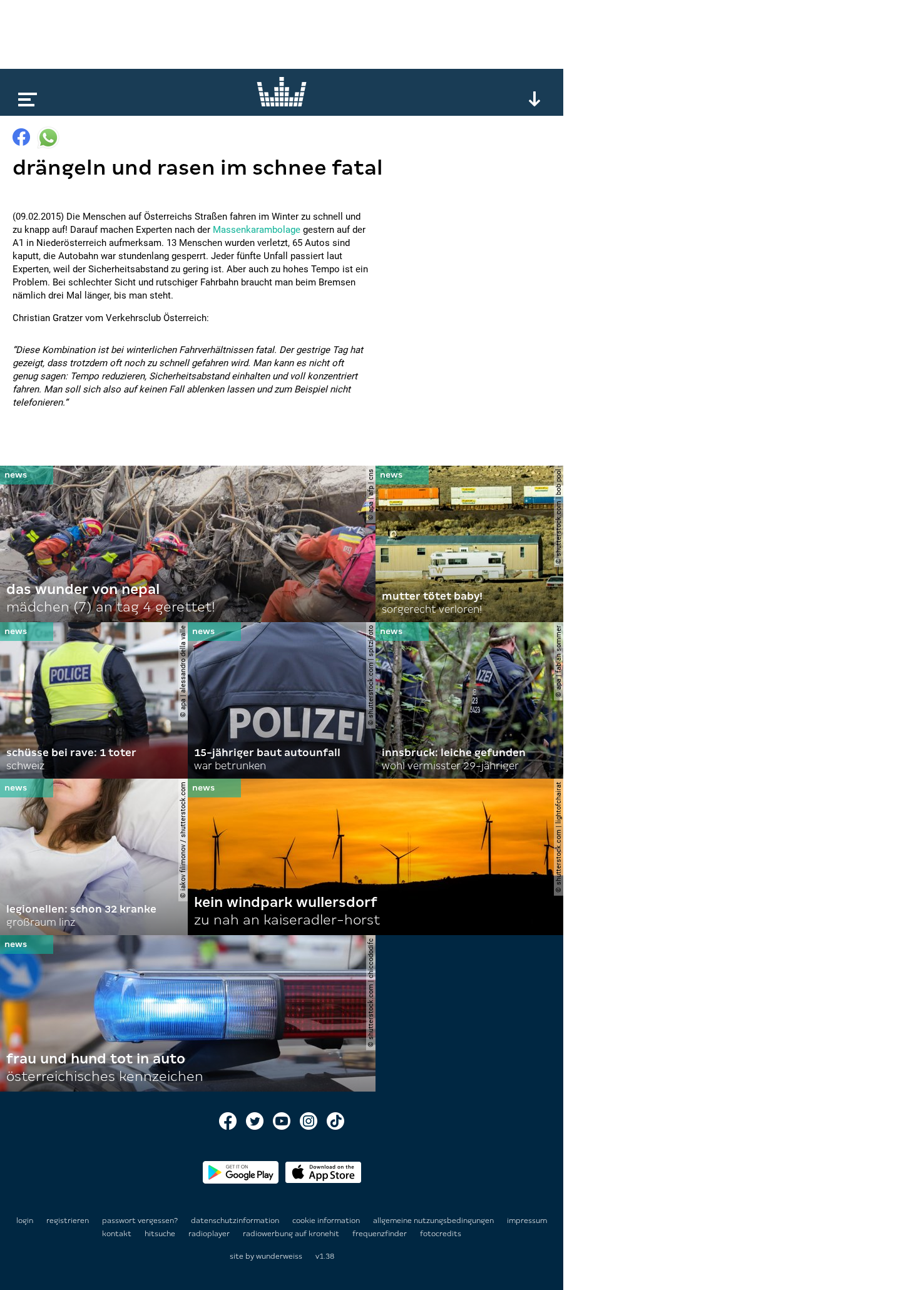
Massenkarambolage (256, 229)
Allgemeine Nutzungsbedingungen (434, 1220)
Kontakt (117, 1233)
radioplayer (210, 1233)
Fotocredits (440, 1233)
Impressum (527, 1220)
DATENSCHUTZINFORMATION (236, 1220)
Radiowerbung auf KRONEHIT (292, 1233)
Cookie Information (327, 1220)
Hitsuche (161, 1233)
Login (24, 1220)
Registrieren (67, 1220)
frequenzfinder (380, 1233)
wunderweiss (279, 1256)
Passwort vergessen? (140, 1220)
